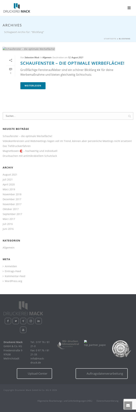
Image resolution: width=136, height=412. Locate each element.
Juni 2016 (8, 229)
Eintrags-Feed (13, 271)
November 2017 (12, 204)
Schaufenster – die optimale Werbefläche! (72, 63)
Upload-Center (37, 373)
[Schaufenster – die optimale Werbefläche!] (68, 49)
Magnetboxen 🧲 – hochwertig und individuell (30, 151)
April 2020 (9, 184)
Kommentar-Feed (15, 276)
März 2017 (9, 219)
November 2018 (12, 194)
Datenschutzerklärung (107, 400)
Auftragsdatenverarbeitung (105, 373)
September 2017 (12, 214)
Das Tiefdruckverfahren (17, 146)
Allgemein (47, 57)
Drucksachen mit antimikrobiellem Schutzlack (30, 155)
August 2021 (10, 174)
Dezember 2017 (12, 199)
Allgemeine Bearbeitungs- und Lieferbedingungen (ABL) (64, 400)
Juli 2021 (8, 179)
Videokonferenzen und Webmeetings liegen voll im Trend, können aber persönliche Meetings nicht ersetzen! (67, 141)
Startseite (110, 38)
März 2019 (9, 189)
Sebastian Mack (32, 57)
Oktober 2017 (11, 209)
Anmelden (11, 266)
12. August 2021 (75, 57)
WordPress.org (13, 281)
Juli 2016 (8, 224)
